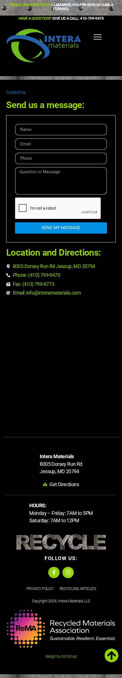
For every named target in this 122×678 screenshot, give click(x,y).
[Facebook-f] (54, 572)
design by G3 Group (61, 656)
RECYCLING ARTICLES (78, 588)
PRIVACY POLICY (40, 588)
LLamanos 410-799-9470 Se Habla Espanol (61, 7)
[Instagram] (68, 572)
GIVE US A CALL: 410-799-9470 (61, 18)
